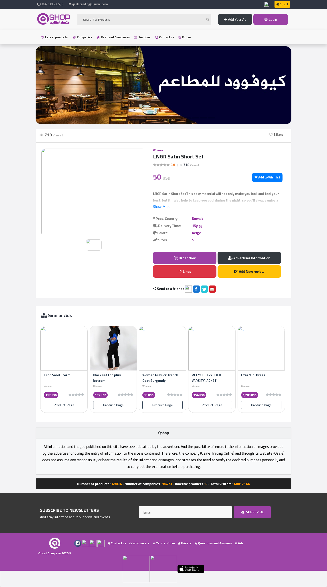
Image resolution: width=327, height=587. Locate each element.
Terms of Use (165, 543)
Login (272, 19)
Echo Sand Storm (57, 375)
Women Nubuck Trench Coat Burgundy (160, 378)
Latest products (56, 37)
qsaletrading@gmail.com (90, 4)
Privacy (186, 543)
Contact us (166, 37)
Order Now (187, 258)
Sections (144, 37)
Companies (84, 37)
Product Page (64, 405)
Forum (186, 37)
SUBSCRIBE (254, 512)
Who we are (140, 543)
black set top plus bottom (107, 378)
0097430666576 (51, 4)
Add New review (251, 271)
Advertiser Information (251, 258)
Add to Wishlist (269, 177)
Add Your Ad (236, 19)
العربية (283, 4)
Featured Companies (115, 37)
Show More (161, 206)
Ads (240, 543)
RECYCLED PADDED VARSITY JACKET (206, 378)
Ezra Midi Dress (253, 375)
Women (158, 150)
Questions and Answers (214, 543)
